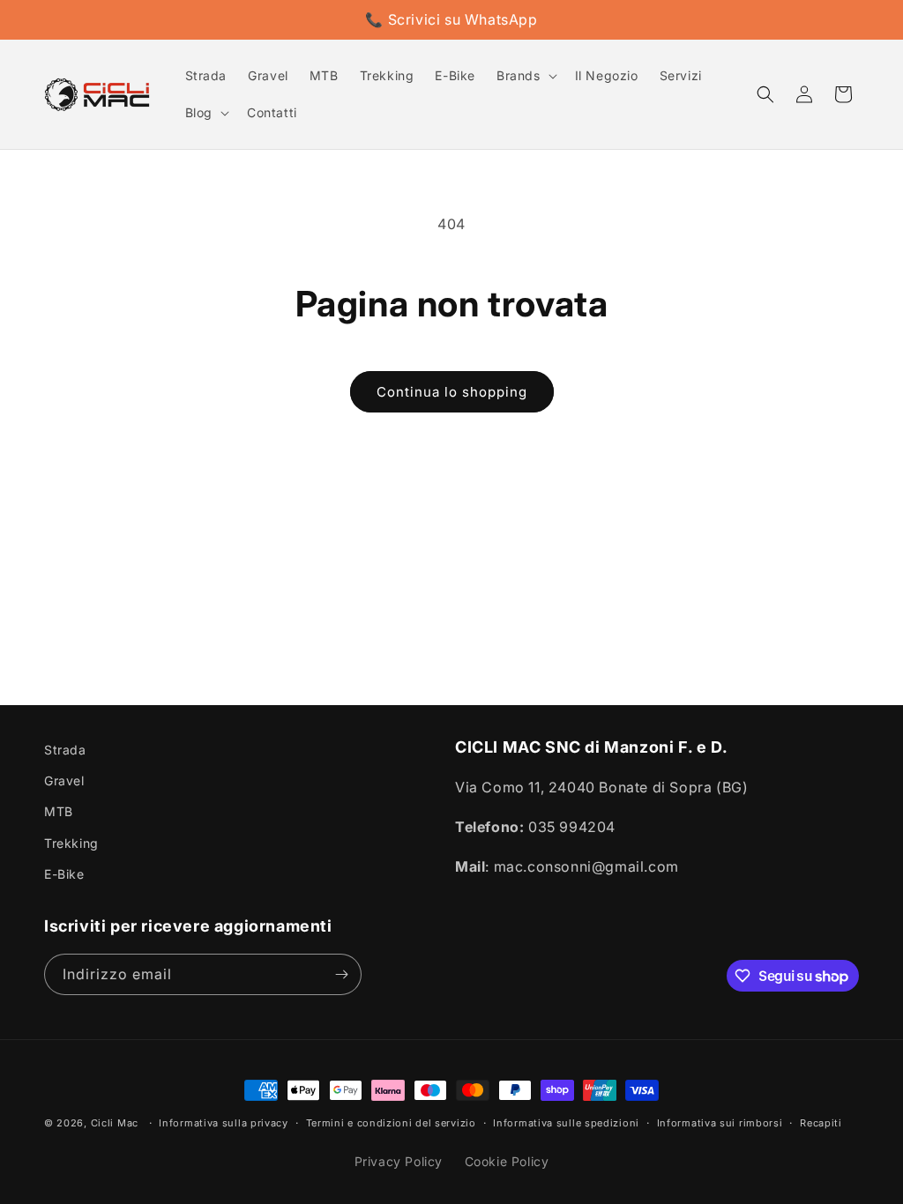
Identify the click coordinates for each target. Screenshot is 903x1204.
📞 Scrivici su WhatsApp (451, 19)
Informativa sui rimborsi (720, 1123)
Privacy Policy (398, 1161)
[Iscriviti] (341, 974)
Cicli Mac (114, 1123)
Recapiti (821, 1123)
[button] (525, 75)
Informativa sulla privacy (223, 1123)
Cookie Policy (507, 1161)
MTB (58, 811)
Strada (65, 749)
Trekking (71, 843)
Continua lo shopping (452, 391)
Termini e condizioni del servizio (391, 1123)
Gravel (64, 780)
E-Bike (64, 873)
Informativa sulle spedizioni (566, 1123)
